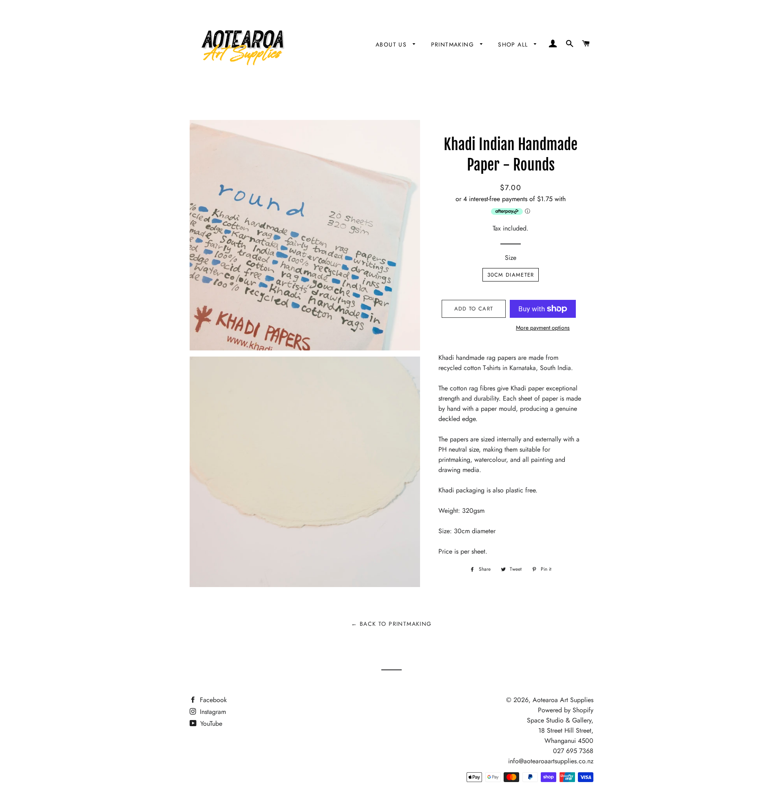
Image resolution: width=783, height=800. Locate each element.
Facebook (212, 700)
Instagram (212, 711)
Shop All (514, 44)
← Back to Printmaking (391, 624)
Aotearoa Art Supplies (563, 700)
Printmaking (453, 44)
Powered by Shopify (565, 710)
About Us (392, 44)
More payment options (543, 328)
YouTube (210, 723)
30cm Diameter (510, 275)
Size (510, 257)
